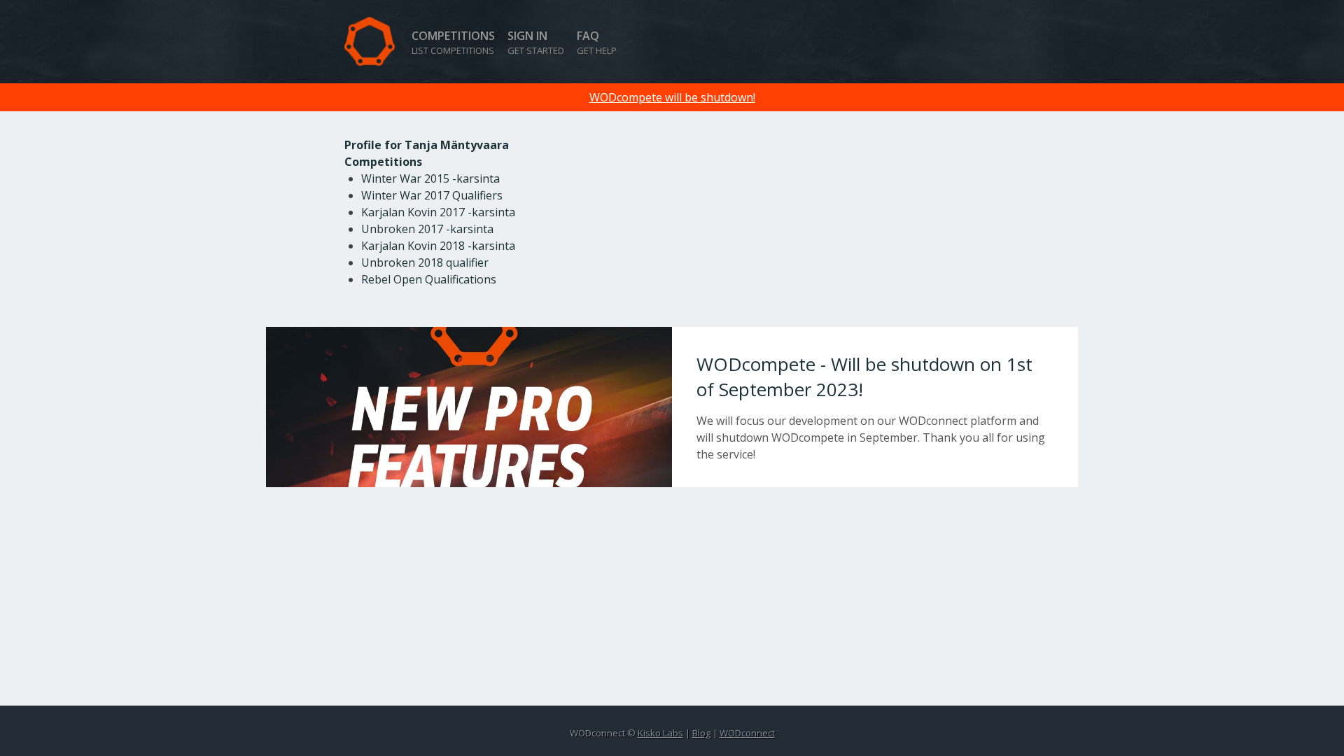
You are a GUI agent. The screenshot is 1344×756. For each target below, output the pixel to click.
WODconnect (747, 733)
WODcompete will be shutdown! (672, 97)
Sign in (535, 42)
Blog (701, 733)
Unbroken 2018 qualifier (425, 262)
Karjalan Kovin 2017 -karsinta (438, 212)
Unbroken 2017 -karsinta (427, 229)
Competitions (453, 42)
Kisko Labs (660, 733)
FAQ (597, 42)
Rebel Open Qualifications (428, 279)
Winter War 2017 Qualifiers (432, 195)
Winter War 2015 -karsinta (430, 178)
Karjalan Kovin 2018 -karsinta (438, 245)
